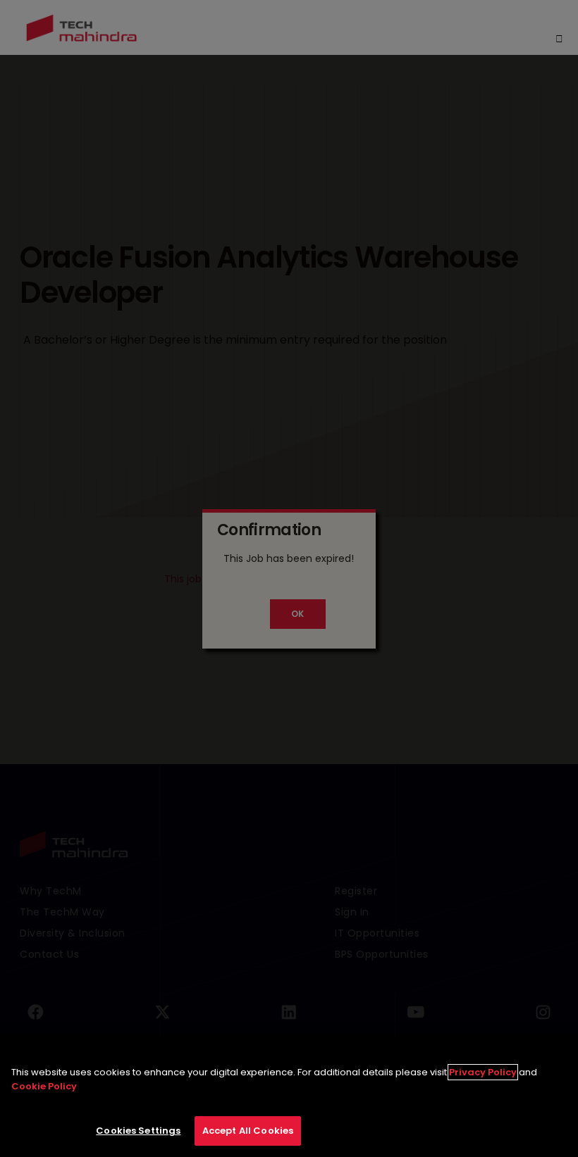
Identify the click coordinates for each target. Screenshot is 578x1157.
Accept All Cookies (247, 1130)
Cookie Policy (44, 1086)
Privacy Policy (483, 1072)
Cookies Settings (138, 1130)
